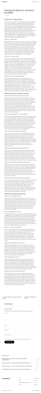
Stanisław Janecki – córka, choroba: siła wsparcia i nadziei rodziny (17, 366)
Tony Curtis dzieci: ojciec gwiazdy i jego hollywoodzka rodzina (16, 362)
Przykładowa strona (35, 1)
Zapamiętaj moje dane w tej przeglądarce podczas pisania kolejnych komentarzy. (17, 339)
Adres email (6, 330)
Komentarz (6, 313)
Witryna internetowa (7, 334)
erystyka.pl (4, 1)
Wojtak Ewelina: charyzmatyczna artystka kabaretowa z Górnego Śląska (14, 359)
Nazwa (5, 325)
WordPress (37, 390)
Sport (8, 15)
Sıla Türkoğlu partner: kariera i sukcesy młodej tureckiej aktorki (16, 369)
